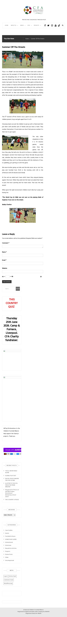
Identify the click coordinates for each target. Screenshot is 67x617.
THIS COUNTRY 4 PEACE (12, 500)
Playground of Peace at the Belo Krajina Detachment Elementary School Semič (12, 493)
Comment (5, 243)
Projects (7, 551)
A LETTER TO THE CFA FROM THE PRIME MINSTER (11, 485)
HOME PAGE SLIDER (10, 539)
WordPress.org (8, 583)
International (9, 542)
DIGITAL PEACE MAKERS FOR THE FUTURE (12, 479)
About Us (13, 25)
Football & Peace (10, 536)
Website (4, 268)
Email (4, 260)
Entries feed (12, 576)
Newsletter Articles (10, 548)
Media (22, 25)
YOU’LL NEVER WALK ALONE (11, 472)
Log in (6, 576)
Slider (6, 557)
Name (4, 252)
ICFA (29, 25)
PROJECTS (36, 25)
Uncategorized (9, 560)
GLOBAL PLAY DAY (10, 476)
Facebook (45, 25)
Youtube (55, 25)
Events (7, 533)
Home (6, 25)
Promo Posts (9, 554)
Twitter (48, 25)
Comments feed (8, 580)
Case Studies (8, 530)
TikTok (59, 25)
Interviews (8, 545)
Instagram (52, 25)
